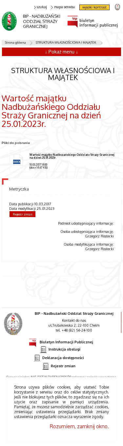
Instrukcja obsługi (64, 349)
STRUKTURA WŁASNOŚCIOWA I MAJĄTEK (66, 42)
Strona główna (15, 42)
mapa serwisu (64, 7)
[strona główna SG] (14, 328)
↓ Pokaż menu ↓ (61, 51)
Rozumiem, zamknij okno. (79, 426)
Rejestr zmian (22, 214)
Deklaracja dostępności (63, 357)
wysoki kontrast (94, 7)
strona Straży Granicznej (117, 7)
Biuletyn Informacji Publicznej (66, 342)
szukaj (42, 7)
